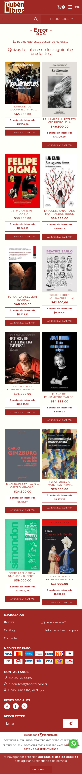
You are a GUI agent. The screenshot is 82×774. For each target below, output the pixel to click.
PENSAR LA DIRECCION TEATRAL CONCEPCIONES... (22, 298)
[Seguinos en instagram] (7, 706)
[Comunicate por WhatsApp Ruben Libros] (73, 743)
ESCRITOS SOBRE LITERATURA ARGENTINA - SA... (60, 296)
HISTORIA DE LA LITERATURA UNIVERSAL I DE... (22, 388)
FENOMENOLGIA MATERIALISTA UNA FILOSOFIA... (59, 483)
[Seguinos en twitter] (24, 706)
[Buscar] (36, 19)
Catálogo (10, 630)
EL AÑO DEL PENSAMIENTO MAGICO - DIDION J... (59, 395)
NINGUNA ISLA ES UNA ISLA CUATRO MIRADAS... (22, 486)
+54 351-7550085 (20, 678)
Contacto (10, 638)
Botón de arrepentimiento (41, 749)
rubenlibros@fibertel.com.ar (28, 684)
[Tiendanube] (41, 736)
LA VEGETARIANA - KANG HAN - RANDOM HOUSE (59, 212)
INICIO (9, 622)
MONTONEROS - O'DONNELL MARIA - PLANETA (22, 108)
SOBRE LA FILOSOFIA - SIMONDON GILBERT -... (22, 574)
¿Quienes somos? (53, 622)
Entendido (41, 769)
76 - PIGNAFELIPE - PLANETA (22, 212)
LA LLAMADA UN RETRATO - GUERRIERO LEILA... (59, 121)
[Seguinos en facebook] (16, 706)
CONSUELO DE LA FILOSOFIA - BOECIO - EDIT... (59, 578)
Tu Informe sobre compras (59, 630)
